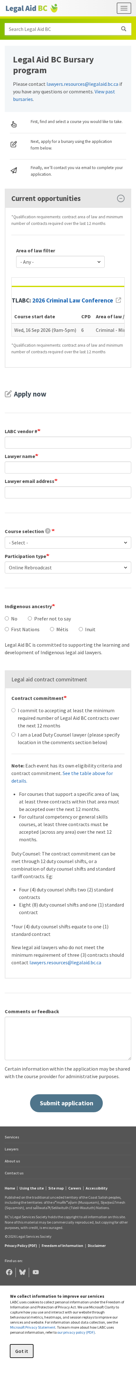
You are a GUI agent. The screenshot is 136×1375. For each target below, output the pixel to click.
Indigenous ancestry (28, 606)
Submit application (66, 1103)
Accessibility (97, 1188)
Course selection (27, 531)
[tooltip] (48, 531)
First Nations (25, 629)
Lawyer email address (29, 481)
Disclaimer (97, 1245)
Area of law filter (35, 250)
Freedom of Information (62, 1245)
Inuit (90, 629)
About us (12, 1161)
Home (10, 1188)
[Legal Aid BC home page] (31, 8)
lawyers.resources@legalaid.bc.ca (82, 84)
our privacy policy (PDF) (76, 1332)
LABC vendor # (21, 431)
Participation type (25, 556)
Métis (62, 629)
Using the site (32, 1188)
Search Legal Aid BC (30, 29)
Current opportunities (46, 198)
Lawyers (12, 1149)
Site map (56, 1188)
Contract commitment (37, 698)
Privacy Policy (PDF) (21, 1245)
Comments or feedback (32, 1011)
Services (12, 1137)
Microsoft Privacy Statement (32, 1327)
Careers (74, 1188)
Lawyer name (20, 456)
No (14, 618)
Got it (21, 1351)
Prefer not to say (52, 618)
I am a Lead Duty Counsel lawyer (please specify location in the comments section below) (69, 738)
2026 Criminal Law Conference (72, 300)
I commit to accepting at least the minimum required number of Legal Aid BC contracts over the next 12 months (68, 718)
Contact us (14, 1173)
